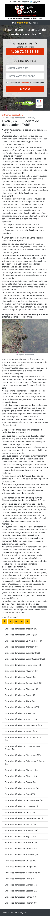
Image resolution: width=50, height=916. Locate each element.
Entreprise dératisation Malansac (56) (21, 854)
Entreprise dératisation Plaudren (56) (21, 671)
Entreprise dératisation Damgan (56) (21, 885)
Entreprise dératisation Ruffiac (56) (20, 897)
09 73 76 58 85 (26, 51)
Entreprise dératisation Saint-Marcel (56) (23, 725)
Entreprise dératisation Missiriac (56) (21, 830)
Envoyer (25, 88)
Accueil (5, 912)
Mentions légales (19, 912)
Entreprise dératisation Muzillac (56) (21, 842)
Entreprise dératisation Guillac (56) (20, 860)
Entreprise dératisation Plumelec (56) (21, 689)
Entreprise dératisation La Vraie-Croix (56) (24, 641)
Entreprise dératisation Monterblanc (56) (23, 665)
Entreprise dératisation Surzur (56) (20, 782)
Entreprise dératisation (12, 115)
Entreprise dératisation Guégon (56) (21, 866)
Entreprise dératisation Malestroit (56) (22, 788)
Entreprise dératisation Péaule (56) (20, 878)
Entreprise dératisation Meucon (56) (21, 719)
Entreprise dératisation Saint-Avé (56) (22, 707)
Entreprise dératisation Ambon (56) (20, 824)
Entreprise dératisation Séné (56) (20, 794)
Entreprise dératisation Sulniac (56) (21, 635)
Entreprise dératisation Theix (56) (20, 701)
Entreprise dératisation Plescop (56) (21, 776)
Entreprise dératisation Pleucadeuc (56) (23, 755)
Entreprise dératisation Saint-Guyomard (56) (25, 659)
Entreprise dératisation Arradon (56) (21, 848)
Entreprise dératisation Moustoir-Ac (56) (23, 873)
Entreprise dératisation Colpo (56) (20, 812)
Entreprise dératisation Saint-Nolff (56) (22, 653)
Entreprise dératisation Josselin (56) (21, 891)
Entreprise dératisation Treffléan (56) (21, 647)
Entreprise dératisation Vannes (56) (21, 731)
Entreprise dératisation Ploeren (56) (21, 903)
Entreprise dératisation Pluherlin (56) (21, 770)
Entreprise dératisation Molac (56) (20, 713)
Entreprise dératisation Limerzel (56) (21, 806)
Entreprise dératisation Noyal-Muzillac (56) (24, 800)
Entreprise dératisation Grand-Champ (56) (24, 818)
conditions (25, 82)
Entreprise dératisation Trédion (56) (21, 629)
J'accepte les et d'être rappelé (26, 82)
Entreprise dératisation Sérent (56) (20, 677)
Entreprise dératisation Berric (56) (20, 695)
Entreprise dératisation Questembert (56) (23, 683)
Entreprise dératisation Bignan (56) (20, 836)
